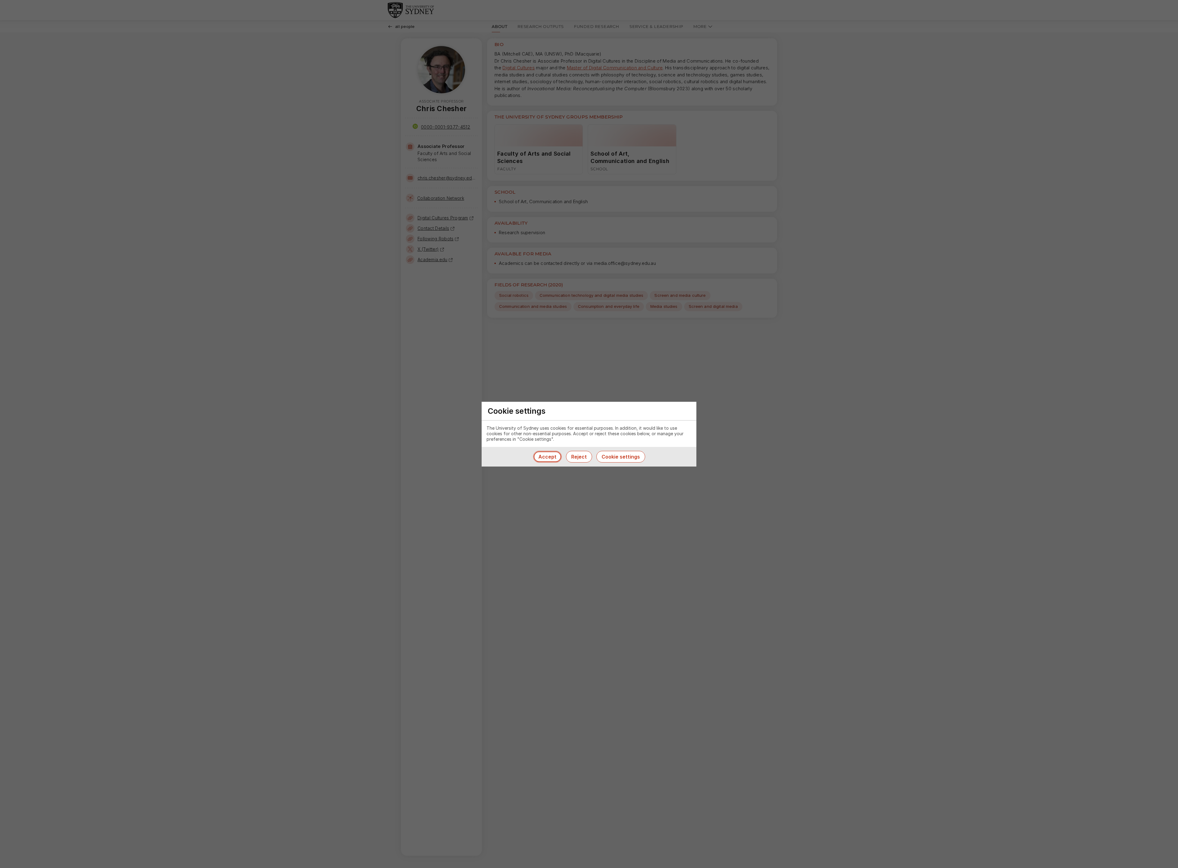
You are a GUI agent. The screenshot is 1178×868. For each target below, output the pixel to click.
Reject (579, 457)
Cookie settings (621, 457)
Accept (547, 457)
